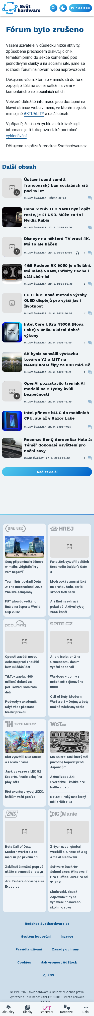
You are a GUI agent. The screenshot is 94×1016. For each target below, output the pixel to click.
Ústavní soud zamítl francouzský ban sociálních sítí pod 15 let (56, 185)
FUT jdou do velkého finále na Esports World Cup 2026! (22, 606)
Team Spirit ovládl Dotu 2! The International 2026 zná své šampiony (23, 587)
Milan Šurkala (35, 197)
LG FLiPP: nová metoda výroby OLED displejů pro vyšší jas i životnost (55, 300)
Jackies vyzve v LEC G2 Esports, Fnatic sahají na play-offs (23, 777)
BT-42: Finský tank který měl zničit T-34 (68, 799)
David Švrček (34, 457)
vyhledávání (16, 135)
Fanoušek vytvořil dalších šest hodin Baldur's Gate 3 (69, 567)
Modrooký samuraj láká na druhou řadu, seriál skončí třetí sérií (68, 587)
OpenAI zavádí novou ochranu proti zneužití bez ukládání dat (22, 662)
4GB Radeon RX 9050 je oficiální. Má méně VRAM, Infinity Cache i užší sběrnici (57, 271)
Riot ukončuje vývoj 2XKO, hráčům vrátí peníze (24, 794)
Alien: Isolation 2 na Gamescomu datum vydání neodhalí (65, 662)
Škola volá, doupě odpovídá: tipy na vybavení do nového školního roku (65, 899)
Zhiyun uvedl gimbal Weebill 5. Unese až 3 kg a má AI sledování (68, 852)
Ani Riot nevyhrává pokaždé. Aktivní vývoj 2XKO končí (67, 606)
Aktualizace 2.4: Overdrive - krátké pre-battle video (68, 782)
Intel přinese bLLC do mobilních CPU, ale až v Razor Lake (56, 415)
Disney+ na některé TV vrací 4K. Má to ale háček (57, 241)
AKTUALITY (34, 113)
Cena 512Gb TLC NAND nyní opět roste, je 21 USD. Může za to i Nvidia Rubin (57, 215)
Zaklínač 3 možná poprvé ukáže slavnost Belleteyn (24, 869)
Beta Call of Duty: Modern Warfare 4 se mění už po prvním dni (21, 852)
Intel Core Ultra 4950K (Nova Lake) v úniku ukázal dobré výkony (53, 330)
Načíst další (47, 472)
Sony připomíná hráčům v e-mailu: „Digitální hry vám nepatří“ (24, 567)
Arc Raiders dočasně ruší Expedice (24, 883)
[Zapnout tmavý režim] (63, 8)
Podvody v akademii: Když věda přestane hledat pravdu (21, 707)
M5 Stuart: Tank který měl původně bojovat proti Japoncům (69, 762)
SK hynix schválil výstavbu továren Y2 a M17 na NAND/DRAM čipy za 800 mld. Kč (57, 359)
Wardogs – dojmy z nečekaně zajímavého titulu (66, 682)
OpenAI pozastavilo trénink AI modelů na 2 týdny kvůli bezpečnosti (54, 389)
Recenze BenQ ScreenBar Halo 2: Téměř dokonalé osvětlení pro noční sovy (58, 445)
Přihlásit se (80, 8)
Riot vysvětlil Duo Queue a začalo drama (23, 759)
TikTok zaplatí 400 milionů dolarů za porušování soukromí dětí (21, 684)
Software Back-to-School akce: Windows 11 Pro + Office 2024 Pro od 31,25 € (69, 874)
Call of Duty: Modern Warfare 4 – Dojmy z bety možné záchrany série (69, 702)
